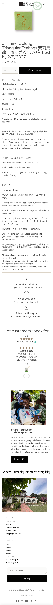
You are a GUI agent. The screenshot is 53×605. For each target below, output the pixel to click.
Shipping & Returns (13, 533)
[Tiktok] (31, 600)
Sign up (27, 578)
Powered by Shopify (37, 590)
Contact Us (10, 521)
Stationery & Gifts (13, 562)
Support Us (19, 459)
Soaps (8, 550)
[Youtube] (26, 600)
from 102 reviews (25, 341)
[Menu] (3, 4)
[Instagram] (22, 600)
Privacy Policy (11, 530)
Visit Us (8, 524)
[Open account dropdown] (44, 4)
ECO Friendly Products (15, 559)
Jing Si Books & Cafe (22, 590)
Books (8, 553)
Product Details (11, 80)
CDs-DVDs (10, 556)
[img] (26, 338)
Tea (7, 544)
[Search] (8, 4)
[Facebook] (17, 600)
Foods (8, 547)
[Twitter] (35, 600)
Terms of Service (12, 527)
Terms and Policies (26, 595)
